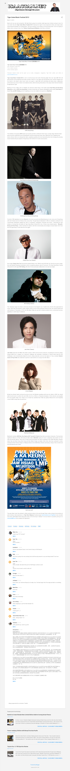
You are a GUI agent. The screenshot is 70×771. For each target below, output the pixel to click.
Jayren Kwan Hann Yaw (18, 615)
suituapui (15, 580)
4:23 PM (19, 622)
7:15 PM (20, 601)
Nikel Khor (15, 587)
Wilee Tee (15, 532)
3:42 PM (19, 587)
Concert (10, 526)
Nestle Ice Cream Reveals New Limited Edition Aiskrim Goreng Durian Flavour (29, 714)
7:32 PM (18, 608)
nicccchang (16, 601)
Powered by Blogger (35, 764)
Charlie (14, 608)
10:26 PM (20, 532)
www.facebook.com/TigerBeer (48, 515)
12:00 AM (20, 561)
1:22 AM (19, 573)
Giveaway (21, 526)
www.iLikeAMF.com (11, 518)
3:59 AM (19, 580)
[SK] (14, 554)
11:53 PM (17, 554)
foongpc (15, 573)
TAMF (39, 526)
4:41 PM (17, 594)
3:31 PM (20, 629)
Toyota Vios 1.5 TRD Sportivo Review (17, 746)
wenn (14, 594)
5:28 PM (26, 615)
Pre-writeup (33, 526)
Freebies (15, 526)
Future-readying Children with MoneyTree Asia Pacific (22, 730)
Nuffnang (27, 526)
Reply (14, 536)
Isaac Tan (15, 539)
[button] (62, 17)
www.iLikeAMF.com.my (12, 74)
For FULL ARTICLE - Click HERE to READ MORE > (50, 726)
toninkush (15, 547)
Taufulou (15, 622)
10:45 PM (20, 539)
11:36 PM (20, 547)
